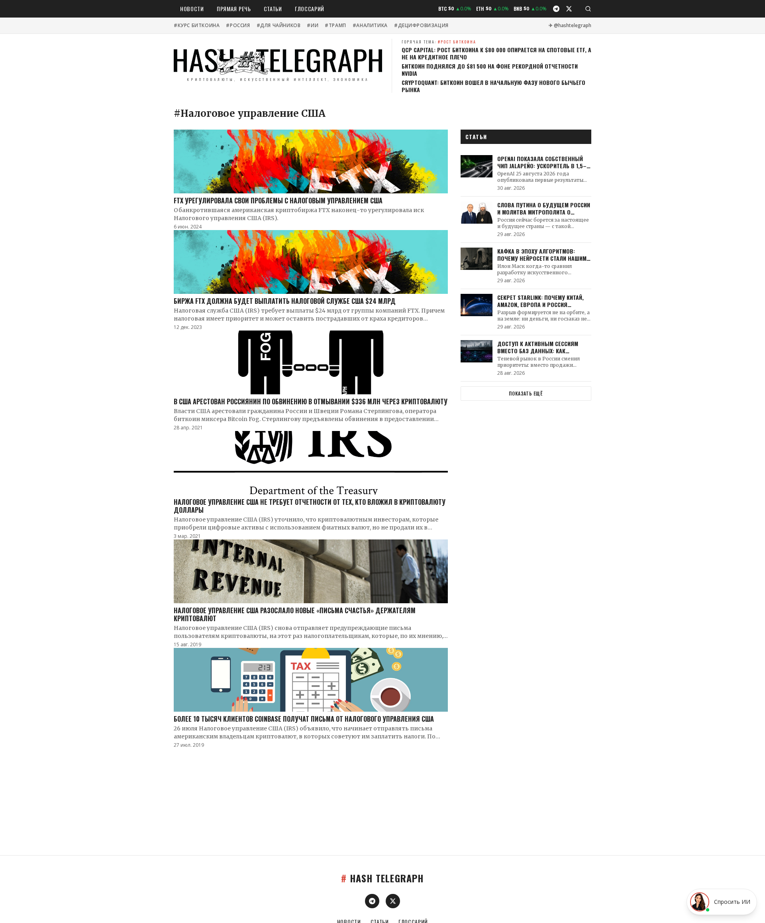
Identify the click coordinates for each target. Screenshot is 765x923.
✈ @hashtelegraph (570, 25)
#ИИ (312, 25)
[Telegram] (556, 9)
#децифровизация (421, 25)
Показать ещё (526, 393)
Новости (192, 8)
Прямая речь (234, 8)
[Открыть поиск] (588, 9)
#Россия (238, 25)
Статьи (273, 8)
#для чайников (279, 25)
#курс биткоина (197, 25)
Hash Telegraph (382, 878)
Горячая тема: (439, 42)
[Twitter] (569, 9)
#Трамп (335, 25)
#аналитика (370, 25)
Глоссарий (309, 8)
